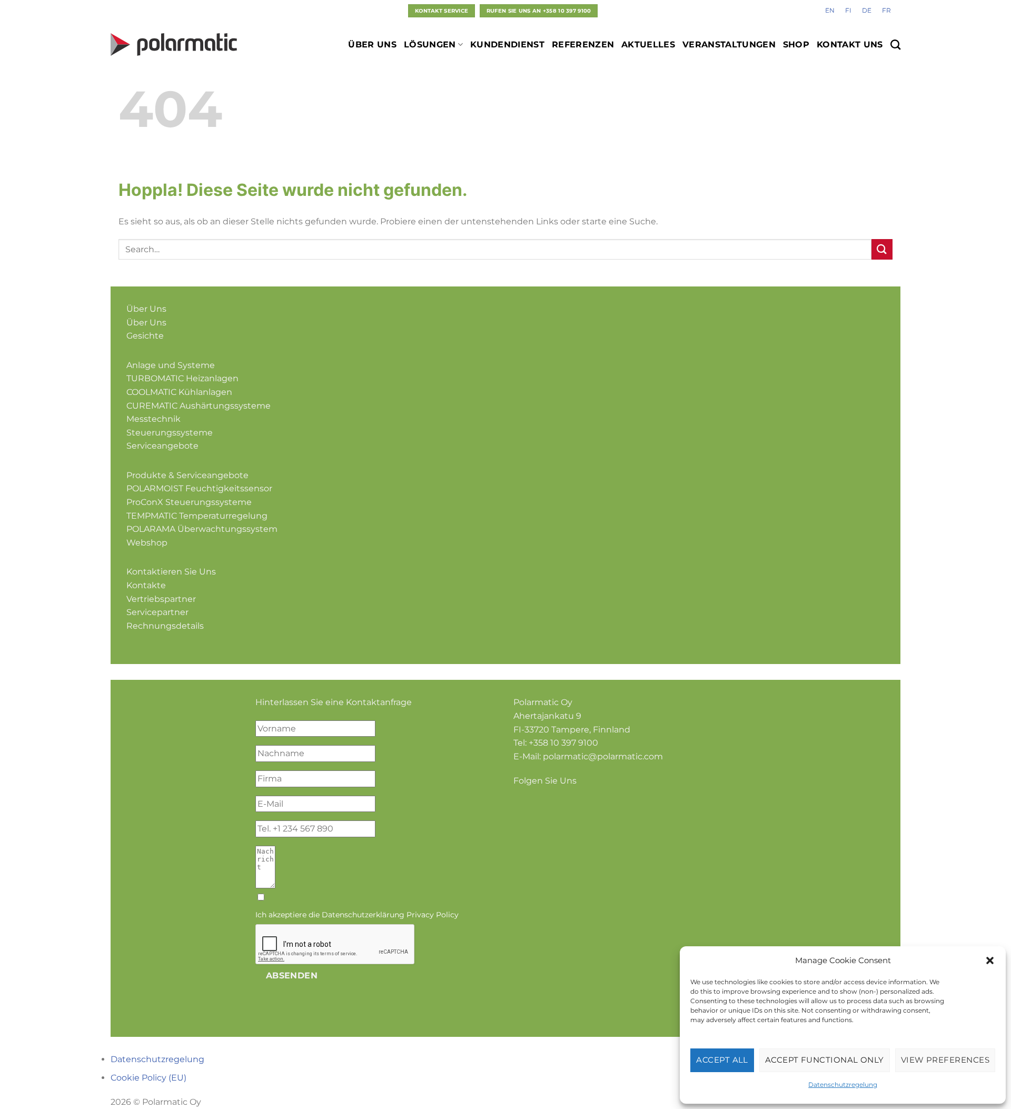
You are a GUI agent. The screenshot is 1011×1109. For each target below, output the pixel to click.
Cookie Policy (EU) (148, 1078)
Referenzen (583, 44)
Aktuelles (648, 44)
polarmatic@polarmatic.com (603, 756)
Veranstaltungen (729, 44)
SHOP (796, 44)
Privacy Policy (433, 914)
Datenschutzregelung (842, 1084)
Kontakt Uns (850, 44)
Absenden (292, 976)
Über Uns (372, 44)
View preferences (945, 1060)
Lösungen (430, 44)
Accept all (722, 1060)
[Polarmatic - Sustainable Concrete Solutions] (174, 44)
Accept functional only (824, 1060)
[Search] (895, 44)
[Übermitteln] (882, 249)
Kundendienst (507, 44)
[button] (990, 960)
